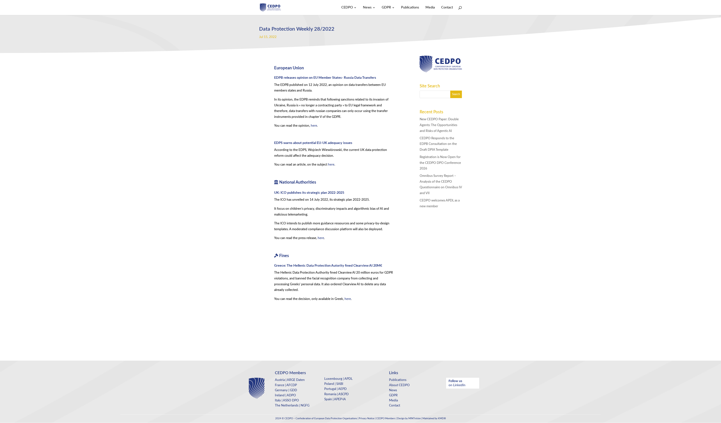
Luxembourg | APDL (338, 378)
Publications (410, 7)
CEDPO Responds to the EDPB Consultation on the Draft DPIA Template (438, 144)
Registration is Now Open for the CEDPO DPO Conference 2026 (440, 162)
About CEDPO (399, 385)
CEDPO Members (385, 418)
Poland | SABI (333, 383)
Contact (447, 7)
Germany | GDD (286, 390)
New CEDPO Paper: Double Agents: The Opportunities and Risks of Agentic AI (439, 125)
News (367, 7)
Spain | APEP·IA (335, 399)
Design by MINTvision (409, 418)
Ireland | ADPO (285, 395)
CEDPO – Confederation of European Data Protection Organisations (320, 418)
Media (430, 7)
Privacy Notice (366, 418)
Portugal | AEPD (335, 388)
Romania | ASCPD (336, 394)
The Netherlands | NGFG (292, 405)
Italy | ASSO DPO (287, 400)
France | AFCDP (286, 385)
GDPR (386, 7)
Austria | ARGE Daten (290, 379)
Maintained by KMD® (434, 418)
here (314, 125)
